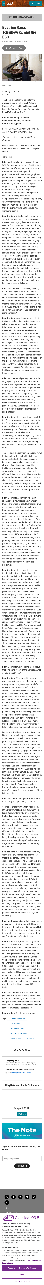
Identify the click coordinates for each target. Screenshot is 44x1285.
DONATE (22, 1114)
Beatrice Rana (15, 1024)
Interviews (30, 1039)
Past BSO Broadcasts (20, 17)
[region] (22, 1249)
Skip (22, 1274)
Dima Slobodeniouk (17, 1029)
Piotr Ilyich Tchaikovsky (18, 1034)
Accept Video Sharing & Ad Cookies (22, 1268)
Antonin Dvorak (15, 1039)
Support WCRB (22, 1108)
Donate (37, 3)
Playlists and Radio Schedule (22, 1085)
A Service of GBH (11, 1212)
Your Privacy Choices (22, 1281)
